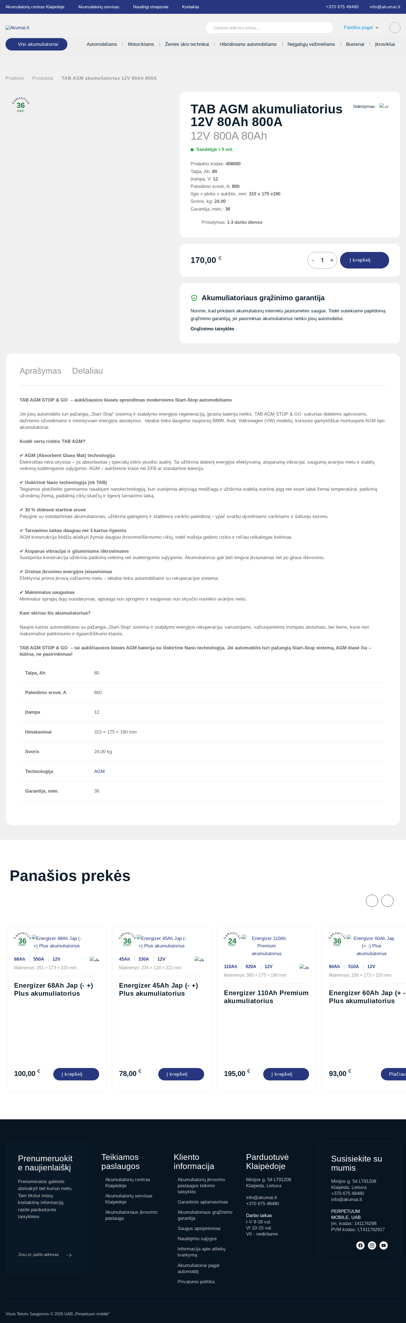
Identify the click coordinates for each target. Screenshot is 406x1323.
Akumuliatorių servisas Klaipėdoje (128, 1199)
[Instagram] (372, 1245)
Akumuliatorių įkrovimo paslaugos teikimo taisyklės (201, 1185)
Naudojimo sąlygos (197, 1238)
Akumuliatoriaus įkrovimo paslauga (131, 1215)
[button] (375, 27)
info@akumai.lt (385, 6)
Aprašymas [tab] (40, 370)
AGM (99, 771)
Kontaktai (190, 6)
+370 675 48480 (342, 6)
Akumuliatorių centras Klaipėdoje (35, 6)
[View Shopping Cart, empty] (394, 27)
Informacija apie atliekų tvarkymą (201, 1252)
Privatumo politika (196, 1281)
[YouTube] (383, 1245)
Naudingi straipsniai (150, 6)
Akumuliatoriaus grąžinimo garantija (205, 1215)
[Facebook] (360, 1245)
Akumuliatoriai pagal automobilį (198, 1268)
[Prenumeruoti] (68, 1255)
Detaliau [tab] (87, 370)
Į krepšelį (360, 260)
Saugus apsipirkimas (199, 1228)
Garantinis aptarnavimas (203, 1202)
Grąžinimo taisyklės (212, 328)
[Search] (326, 27)
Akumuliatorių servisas (98, 6)
